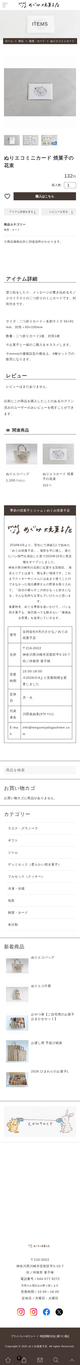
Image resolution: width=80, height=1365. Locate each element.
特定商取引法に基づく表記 (54, 1336)
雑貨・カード (12, 229)
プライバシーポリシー (23, 1336)
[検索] (72, 770)
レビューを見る (58, 211)
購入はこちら (45, 196)
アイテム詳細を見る (21, 211)
